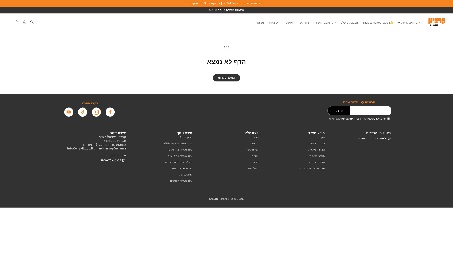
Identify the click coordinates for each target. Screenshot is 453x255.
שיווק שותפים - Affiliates (177, 143)
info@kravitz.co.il (80, 148)
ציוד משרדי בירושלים (180, 149)
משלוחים (253, 168)
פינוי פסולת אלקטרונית (312, 168)
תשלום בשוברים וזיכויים (178, 162)
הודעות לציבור (317, 162)
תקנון (322, 137)
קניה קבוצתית (184, 174)
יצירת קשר (253, 149)
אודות (255, 156)
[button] (409, 23)
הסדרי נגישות (317, 156)
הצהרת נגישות (316, 149)
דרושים (254, 143)
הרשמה (338, 110)
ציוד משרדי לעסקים (181, 180)
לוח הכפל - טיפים (182, 168)
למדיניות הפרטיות (339, 118)
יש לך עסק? (186, 137)
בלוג (256, 162)
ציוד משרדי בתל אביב (180, 156)
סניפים (255, 137)
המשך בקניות (226, 77)
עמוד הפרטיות (316, 143)
